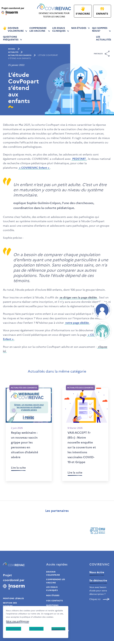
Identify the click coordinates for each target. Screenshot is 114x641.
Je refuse (36, 628)
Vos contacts (54, 600)
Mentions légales (13, 598)
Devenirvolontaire (16, 29)
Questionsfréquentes (10, 38)
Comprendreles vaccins (37, 29)
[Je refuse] (7, 633)
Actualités (13, 52)
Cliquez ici (94, 599)
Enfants (102, 13)
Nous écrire (96, 572)
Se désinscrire (98, 580)
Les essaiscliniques (58, 29)
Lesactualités (103, 38)
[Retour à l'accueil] (14, 564)
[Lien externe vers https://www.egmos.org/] (16, 531)
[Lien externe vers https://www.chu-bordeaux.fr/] (97, 531)
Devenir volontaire (53, 573)
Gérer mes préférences (17, 621)
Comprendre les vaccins (55, 581)
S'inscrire (83, 13)
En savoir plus (58, 628)
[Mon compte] (102, 310)
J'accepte (13, 628)
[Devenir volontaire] (102, 331)
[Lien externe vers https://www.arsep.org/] (43, 531)
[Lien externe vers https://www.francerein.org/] (70, 531)
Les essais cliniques (52, 589)
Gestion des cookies (10, 604)
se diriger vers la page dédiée (78, 297)
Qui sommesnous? (99, 29)
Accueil (11, 49)
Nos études (78, 28)
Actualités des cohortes (19, 55)
